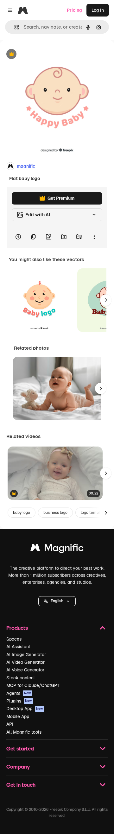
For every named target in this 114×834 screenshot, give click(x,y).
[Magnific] (57, 549)
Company (18, 766)
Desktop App (24, 708)
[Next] (105, 300)
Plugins (19, 701)
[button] (57, 601)
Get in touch (20, 784)
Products (17, 627)
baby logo (21, 512)
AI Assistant (18, 646)
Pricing (74, 10)
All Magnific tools (23, 732)
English (57, 600)
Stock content (20, 678)
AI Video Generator (25, 662)
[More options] (94, 236)
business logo (55, 512)
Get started (20, 748)
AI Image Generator (26, 654)
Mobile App (17, 716)
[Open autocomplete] (14, 27)
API (9, 724)
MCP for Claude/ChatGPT (33, 685)
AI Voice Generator (25, 670)
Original (40, 54)
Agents (18, 693)
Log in (98, 10)
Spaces (14, 639)
